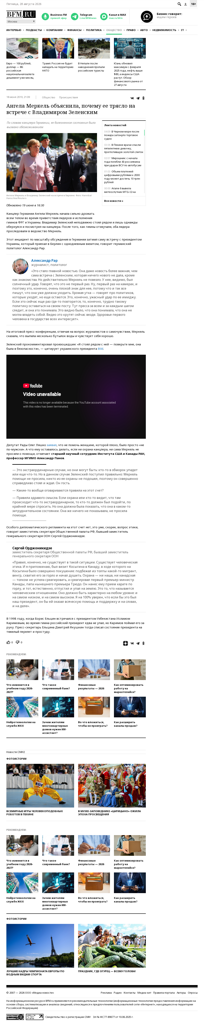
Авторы (181, 992)
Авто (144, 30)
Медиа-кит (144, 992)
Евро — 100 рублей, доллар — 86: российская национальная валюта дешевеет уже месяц (20, 70)
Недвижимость (164, 30)
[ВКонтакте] (132, 98)
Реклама (106, 992)
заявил (52, 445)
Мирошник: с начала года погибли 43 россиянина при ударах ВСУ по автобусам (122, 161)
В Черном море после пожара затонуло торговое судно (121, 135)
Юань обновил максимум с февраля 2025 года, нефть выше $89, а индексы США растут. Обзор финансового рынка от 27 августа (128, 74)
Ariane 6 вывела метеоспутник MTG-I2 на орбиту (120, 191)
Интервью (13, 30)
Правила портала (164, 992)
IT (182, 30)
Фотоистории (16, 758)
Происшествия (68, 97)
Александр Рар (44, 260)
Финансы (74, 30)
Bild (100, 349)
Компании (54, 30)
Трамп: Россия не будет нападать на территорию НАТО (58, 67)
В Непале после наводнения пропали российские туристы (91, 67)
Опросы (193, 992)
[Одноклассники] (143, 98)
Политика (94, 30)
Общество (114, 30)
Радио (118, 992)
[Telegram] (137, 98)
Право (131, 30)
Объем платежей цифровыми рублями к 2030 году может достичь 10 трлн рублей (122, 177)
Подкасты (34, 30)
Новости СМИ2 (15, 752)
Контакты (129, 992)
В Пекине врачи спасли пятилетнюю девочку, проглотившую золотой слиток (123, 148)
